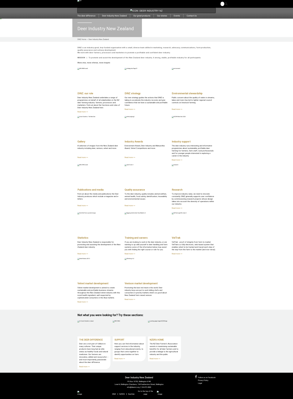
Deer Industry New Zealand (99, 39)
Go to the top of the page (145, 392)
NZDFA (122, 394)
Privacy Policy (203, 380)
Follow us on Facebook (207, 377)
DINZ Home (81, 39)
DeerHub (131, 394)
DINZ (114, 394)
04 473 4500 (146, 387)
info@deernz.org (133, 387)
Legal (200, 383)
